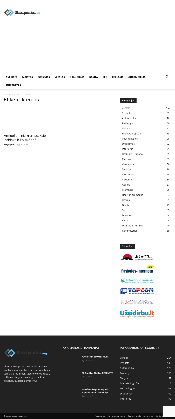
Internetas (13, 85)
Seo (105, 77)
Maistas (27, 77)
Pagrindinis (100, 415)
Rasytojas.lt (9, 144)
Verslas (60, 77)
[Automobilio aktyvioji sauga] (70, 361)
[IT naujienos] (137, 293)
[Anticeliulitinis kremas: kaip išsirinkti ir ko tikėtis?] (29, 118)
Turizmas (44, 77)
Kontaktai (160, 415)
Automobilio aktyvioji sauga (95, 357)
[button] (167, 77)
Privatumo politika (116, 415)
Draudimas (77, 77)
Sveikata (11, 77)
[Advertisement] (87, 47)
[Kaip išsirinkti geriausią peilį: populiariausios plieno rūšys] (70, 394)
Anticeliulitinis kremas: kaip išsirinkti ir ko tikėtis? (25, 138)
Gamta (93, 77)
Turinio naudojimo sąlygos (140, 415)
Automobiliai (137, 77)
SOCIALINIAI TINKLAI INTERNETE (97, 373)
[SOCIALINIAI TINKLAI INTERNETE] (70, 378)
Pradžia (7, 94)
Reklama (118, 77)
